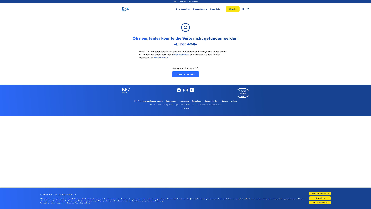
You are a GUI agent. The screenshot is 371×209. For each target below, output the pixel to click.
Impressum (184, 101)
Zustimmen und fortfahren (320, 194)
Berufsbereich (161, 57)
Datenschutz (171, 101)
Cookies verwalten (229, 101)
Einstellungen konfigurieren (320, 202)
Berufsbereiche (183, 9)
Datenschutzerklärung (82, 203)
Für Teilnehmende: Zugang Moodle (148, 101)
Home (175, 1)
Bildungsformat (181, 54)
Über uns (182, 1)
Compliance (197, 101)
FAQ (189, 1)
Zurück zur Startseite (185, 74)
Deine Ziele (215, 9)
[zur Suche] (243, 9)
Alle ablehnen (320, 198)
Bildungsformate (200, 9)
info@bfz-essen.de (215, 105)
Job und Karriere (211, 101)
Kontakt (195, 1)
